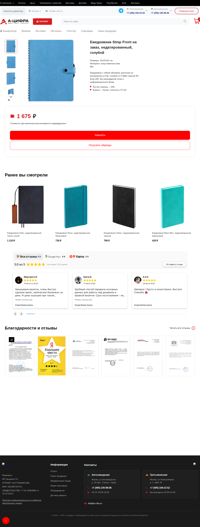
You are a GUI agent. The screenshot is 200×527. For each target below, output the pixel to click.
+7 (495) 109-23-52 (136, 13)
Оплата (21, 3)
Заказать (100, 135)
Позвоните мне (186, 11)
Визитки (26, 31)
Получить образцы (100, 145)
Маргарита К (30, 277)
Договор (83, 3)
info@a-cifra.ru (95, 503)
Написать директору (13, 11)
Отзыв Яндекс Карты (24, 305)
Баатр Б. (87, 277)
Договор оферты (58, 495)
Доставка (70, 3)
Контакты (135, 3)
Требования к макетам (50, 3)
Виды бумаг (96, 3)
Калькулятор (9, 31)
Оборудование (58, 490)
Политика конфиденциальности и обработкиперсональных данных (21, 501)
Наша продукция (107, 31)
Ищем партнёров (59, 485)
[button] (15, 314)
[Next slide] (11, 97)
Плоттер (71, 31)
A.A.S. (146, 277)
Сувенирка (87, 31)
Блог (124, 3)
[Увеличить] (19, 355)
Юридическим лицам (61, 481)
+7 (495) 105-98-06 (160, 13)
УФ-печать (56, 31)
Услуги (54, 471)
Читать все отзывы (180, 328)
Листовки (40, 31)
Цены (32, 3)
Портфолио (112, 3)
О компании (6, 3)
